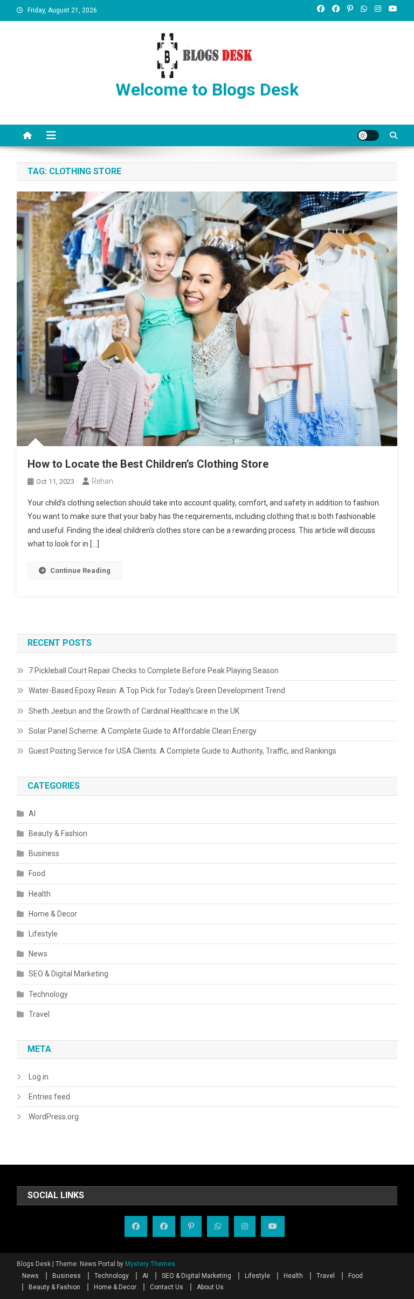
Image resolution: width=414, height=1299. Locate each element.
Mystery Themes (150, 1264)
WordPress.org (54, 1116)
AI (32, 813)
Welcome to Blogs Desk (207, 89)
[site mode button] (368, 135)
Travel (39, 1014)
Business (44, 853)
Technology (48, 994)
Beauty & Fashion (58, 833)
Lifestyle (43, 933)
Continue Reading (80, 570)
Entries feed (49, 1096)
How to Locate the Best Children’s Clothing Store (147, 463)
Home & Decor (53, 914)
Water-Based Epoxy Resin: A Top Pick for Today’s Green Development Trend (157, 690)
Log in (39, 1076)
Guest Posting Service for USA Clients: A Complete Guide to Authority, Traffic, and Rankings (182, 751)
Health (40, 894)
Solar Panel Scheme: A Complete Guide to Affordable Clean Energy (143, 731)
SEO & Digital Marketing (68, 973)
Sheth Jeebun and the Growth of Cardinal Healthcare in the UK (134, 711)
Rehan (102, 481)
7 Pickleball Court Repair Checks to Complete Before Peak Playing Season (154, 670)
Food (37, 873)
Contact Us (166, 1287)
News (38, 953)
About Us (210, 1287)
